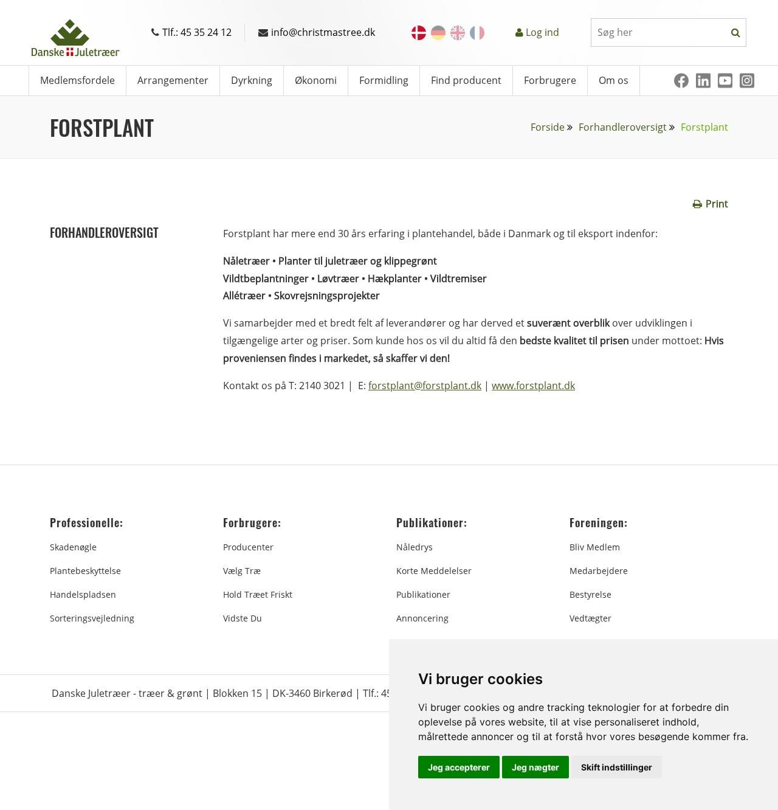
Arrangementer (172, 80)
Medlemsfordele (77, 80)
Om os (613, 80)
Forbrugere (550, 80)
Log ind (542, 32)
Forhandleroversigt (623, 127)
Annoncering (422, 618)
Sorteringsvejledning (92, 618)
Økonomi (316, 80)
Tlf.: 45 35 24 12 (197, 32)
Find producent (466, 80)
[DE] (438, 33)
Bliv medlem (595, 547)
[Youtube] (725, 80)
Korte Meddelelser (434, 570)
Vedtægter (590, 618)
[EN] (457, 33)
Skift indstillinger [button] (616, 767)
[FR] (477, 33)
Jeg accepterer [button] (459, 767)
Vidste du (242, 618)
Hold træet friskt (257, 594)
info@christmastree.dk (323, 32)
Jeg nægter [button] (535, 767)
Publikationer (423, 594)
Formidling (383, 80)
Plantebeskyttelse (85, 570)
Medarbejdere (599, 570)
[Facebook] (681, 80)
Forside (548, 127)
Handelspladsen (83, 594)
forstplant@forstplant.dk (424, 385)
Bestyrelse (590, 594)
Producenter (248, 547)
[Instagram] (747, 80)
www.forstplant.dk (533, 385)
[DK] (418, 33)
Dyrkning (251, 80)
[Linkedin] (703, 80)
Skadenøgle (73, 547)
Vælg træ (242, 570)
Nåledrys (414, 547)
